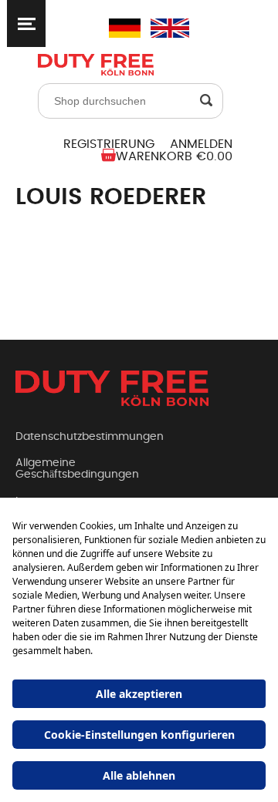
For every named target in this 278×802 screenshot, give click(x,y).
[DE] (118, 27)
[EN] (160, 27)
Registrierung (108, 144)
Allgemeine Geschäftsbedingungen (77, 469)
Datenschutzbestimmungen (89, 436)
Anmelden (201, 144)
